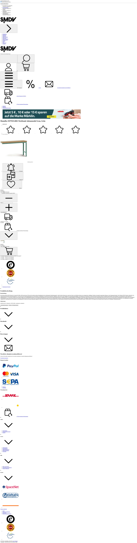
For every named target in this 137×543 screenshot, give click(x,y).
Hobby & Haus (5, 37)
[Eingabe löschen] (8, 58)
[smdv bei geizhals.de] (11, 499)
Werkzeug (4, 36)
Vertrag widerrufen (6, 468)
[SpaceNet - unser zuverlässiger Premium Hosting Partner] (11, 490)
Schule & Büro (5, 39)
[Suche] (26, 58)
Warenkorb (4, 11)
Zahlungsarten (5, 447)
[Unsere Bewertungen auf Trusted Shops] (11, 268)
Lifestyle (4, 43)
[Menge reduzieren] (8, 207)
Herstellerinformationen (4, 305)
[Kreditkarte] (11, 377)
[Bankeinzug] (11, 385)
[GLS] (11, 407)
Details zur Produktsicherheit (13, 305)
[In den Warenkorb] (8, 251)
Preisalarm (21, 171)
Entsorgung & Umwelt (6, 286)
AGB (3, 510)
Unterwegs (4, 42)
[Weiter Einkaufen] (8, 28)
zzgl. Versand (15, 541)
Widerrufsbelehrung (6, 449)
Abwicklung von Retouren (7, 467)
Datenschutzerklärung (6, 511)
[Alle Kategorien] (8, 75)
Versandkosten (5, 448)
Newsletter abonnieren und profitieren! (63, 87)
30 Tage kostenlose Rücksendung (22, 104)
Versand (4, 246)
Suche (4, 9)
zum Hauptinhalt (5, 7)
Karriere (4, 432)
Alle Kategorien (5, 13)
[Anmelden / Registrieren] (8, 70)
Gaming (4, 40)
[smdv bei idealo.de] (11, 507)
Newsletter (4, 451)
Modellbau (4, 35)
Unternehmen (5, 430)
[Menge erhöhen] (8, 198)
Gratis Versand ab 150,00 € (21, 96)
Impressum (4, 512)
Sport (3, 41)
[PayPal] (11, 369)
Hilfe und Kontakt (6, 466)
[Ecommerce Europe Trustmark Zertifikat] (11, 285)
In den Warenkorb (3, 212)
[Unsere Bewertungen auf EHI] (11, 276)
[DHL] (11, 399)
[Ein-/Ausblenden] (8, 235)
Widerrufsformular (6, 450)
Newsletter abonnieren (4, 358)
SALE (39, 87)
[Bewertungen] (43, 133)
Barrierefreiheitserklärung (7, 513)
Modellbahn (5, 34)
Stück (1, 202)
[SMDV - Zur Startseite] (8, 23)
